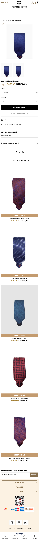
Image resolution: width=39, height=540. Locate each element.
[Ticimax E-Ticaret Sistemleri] (19, 534)
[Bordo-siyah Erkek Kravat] (19, 369)
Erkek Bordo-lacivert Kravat (19, 218)
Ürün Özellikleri (9, 132)
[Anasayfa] (3, 20)
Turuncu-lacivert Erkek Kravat (19, 458)
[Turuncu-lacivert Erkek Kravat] (19, 429)
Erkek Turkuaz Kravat (19, 338)
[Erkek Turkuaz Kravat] (19, 309)
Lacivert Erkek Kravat (19, 278)
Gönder (34, 474)
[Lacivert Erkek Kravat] (19, 249)
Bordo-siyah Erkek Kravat (19, 398)
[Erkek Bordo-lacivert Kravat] (19, 189)
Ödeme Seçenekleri (10, 143)
